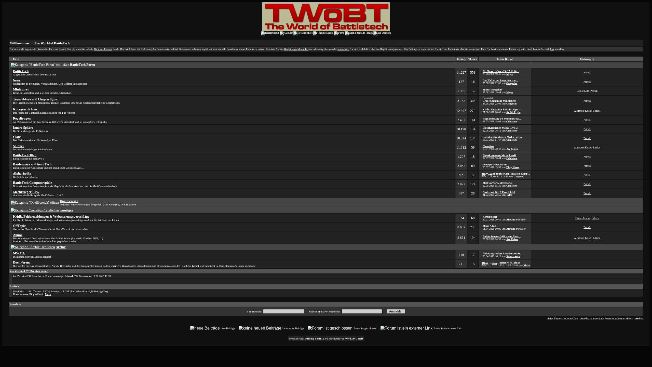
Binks (526, 265)
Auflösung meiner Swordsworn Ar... (502, 253)
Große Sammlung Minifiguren (499, 100)
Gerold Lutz (583, 90)
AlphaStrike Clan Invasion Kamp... (510, 173)
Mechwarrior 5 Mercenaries (497, 182)
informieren (343, 49)
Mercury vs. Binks (510, 262)
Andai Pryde (513, 112)
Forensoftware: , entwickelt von (326, 338)
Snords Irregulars (492, 89)
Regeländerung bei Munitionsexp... (502, 118)
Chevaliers (488, 146)
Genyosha (511, 83)
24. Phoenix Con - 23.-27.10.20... (501, 71)
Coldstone (511, 121)
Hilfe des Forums (103, 49)
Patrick (587, 72)
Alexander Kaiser (582, 110)
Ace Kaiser (512, 149)
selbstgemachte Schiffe (495, 164)
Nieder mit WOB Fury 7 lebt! (499, 192)
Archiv (639, 318)
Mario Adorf (489, 226)
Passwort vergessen (329, 311)
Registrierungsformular (296, 49)
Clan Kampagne (111, 204)
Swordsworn (513, 256)
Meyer (509, 74)
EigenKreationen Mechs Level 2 (500, 127)
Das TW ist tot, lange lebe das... (500, 80)
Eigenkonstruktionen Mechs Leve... (502, 137)
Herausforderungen (80, 204)
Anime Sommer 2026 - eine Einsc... (502, 236)
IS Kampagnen (128, 204)
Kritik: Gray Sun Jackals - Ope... (501, 109)
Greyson (518, 176)
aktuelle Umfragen (589, 318)
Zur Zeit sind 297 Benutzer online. (29, 271)
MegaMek (96, 204)
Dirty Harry (512, 167)
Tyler (509, 194)
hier (552, 49)
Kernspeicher (490, 216)
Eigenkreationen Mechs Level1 (499, 155)
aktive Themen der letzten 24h (562, 318)
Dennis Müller (582, 218)
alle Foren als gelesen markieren (617, 318)
